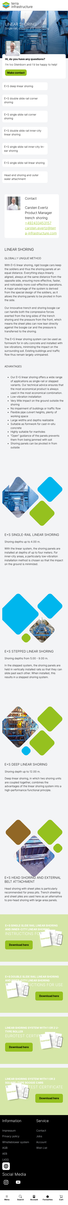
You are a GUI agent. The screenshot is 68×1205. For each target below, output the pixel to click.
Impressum (9, 1130)
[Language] (6, 1166)
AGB (5, 1147)
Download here (19, 944)
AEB (4, 1153)
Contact (41, 1130)
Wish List (41, 1147)
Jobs (39, 1136)
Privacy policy (10, 1136)
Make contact (16, 72)
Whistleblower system (15, 1142)
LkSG (5, 1159)
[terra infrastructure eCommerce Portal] (17, 5)
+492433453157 (38, 223)
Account (41, 1142)
